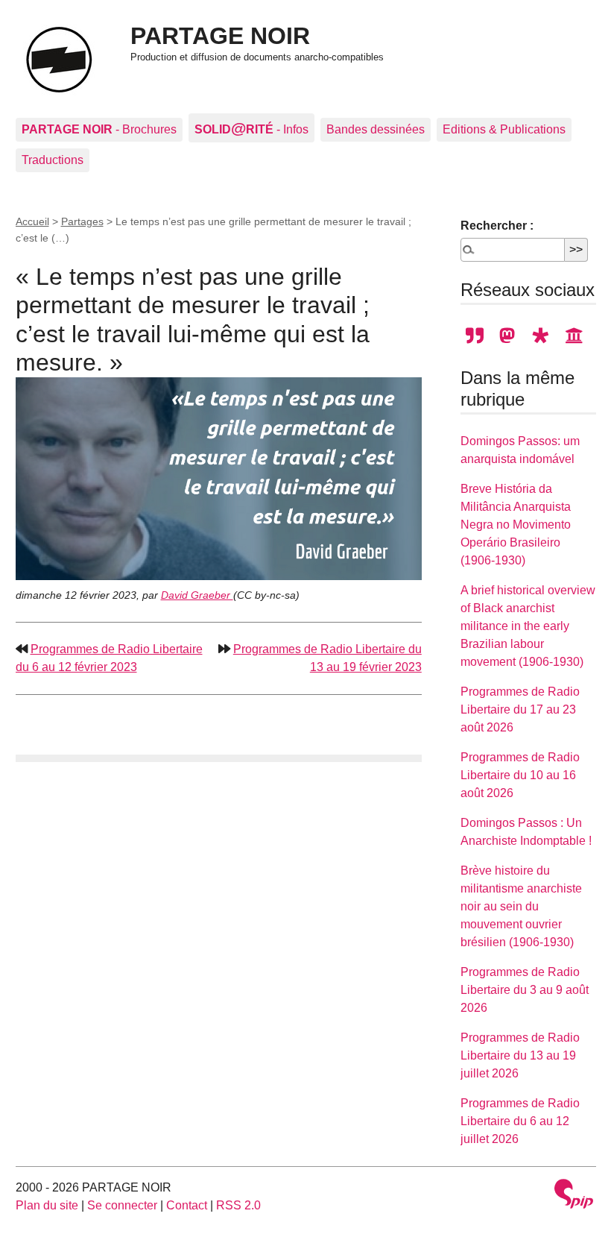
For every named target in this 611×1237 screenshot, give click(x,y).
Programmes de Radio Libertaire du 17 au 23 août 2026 (520, 709)
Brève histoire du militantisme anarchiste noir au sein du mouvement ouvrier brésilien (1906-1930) (521, 906)
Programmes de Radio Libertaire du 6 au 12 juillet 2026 (520, 1121)
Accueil (32, 221)
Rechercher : (497, 225)
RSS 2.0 (238, 1205)
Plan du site (47, 1205)
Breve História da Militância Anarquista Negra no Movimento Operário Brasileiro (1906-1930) (515, 524)
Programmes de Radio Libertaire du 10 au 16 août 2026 (520, 775)
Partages (82, 221)
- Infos (251, 127)
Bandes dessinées (375, 129)
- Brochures (99, 129)
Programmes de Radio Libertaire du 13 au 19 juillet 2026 (520, 1055)
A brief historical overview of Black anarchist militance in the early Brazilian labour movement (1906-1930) (527, 626)
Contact (186, 1205)
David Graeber (197, 595)
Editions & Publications (504, 129)
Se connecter (122, 1205)
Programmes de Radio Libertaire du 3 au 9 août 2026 (524, 990)
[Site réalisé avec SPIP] (573, 1195)
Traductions (52, 160)
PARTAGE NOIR (220, 35)
